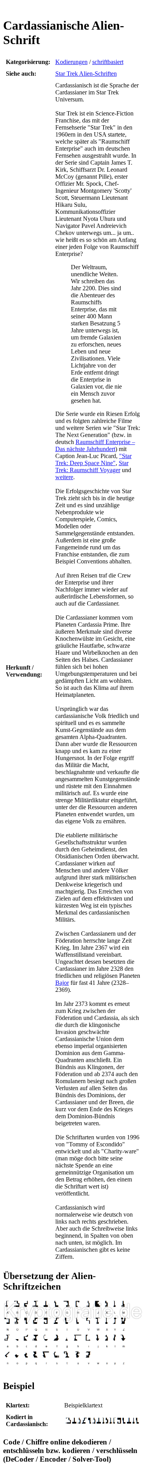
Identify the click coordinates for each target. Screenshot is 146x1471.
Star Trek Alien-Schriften (86, 73)
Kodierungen (71, 62)
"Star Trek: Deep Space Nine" (93, 459)
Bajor (62, 982)
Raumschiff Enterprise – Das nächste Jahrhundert (95, 445)
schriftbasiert (107, 62)
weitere (64, 477)
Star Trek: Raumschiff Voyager (91, 466)
